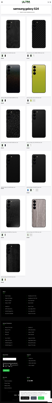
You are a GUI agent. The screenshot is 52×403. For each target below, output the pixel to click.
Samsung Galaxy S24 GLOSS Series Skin (34, 97)
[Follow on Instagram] (28, 381)
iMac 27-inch (30, 306)
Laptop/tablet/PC (15, 365)
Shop (18, 12)
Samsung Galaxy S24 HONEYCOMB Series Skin (9, 142)
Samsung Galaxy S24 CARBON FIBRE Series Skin (35, 52)
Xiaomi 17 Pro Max (31, 313)
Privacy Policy (7, 383)
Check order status (32, 363)
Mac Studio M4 (31, 300)
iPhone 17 (7, 334)
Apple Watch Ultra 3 (32, 340)
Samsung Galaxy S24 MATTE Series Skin (34, 187)
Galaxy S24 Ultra (31, 338)
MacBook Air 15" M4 (32, 295)
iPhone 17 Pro (7, 329)
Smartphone (7, 365)
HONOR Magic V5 (8, 342)
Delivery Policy (7, 385)
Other (11, 366)
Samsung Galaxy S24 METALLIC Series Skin (9, 232)
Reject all (34, 398)
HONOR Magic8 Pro (9, 311)
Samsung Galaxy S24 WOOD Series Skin (8, 276)
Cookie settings (25, 398)
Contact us (31, 358)
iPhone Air (7, 332)
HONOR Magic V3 (8, 345)
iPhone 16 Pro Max (32, 342)
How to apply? (31, 365)
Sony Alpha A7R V (31, 311)
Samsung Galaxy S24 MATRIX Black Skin (8, 187)
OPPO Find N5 (31, 334)
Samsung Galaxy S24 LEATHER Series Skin (34, 142)
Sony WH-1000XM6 (9, 313)
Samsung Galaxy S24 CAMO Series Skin (8, 52)
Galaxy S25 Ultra (8, 340)
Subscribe (6, 370)
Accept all (41, 398)
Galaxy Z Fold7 (8, 302)
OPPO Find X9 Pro (8, 308)
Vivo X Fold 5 (7, 338)
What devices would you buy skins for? (10, 363)
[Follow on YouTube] (32, 381)
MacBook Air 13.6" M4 (32, 298)
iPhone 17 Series (8, 300)
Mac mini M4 (30, 302)
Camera (6, 366)
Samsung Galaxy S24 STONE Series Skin (34, 232)
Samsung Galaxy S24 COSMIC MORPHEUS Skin (9, 97)
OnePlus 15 (7, 306)
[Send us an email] (30, 381)
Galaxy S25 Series (8, 298)
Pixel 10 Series (8, 295)
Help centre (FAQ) (32, 360)
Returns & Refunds (8, 387)
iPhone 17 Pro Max (8, 327)
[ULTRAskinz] (26, 2)
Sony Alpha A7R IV (31, 308)
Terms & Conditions (8, 380)
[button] (2, 2)
